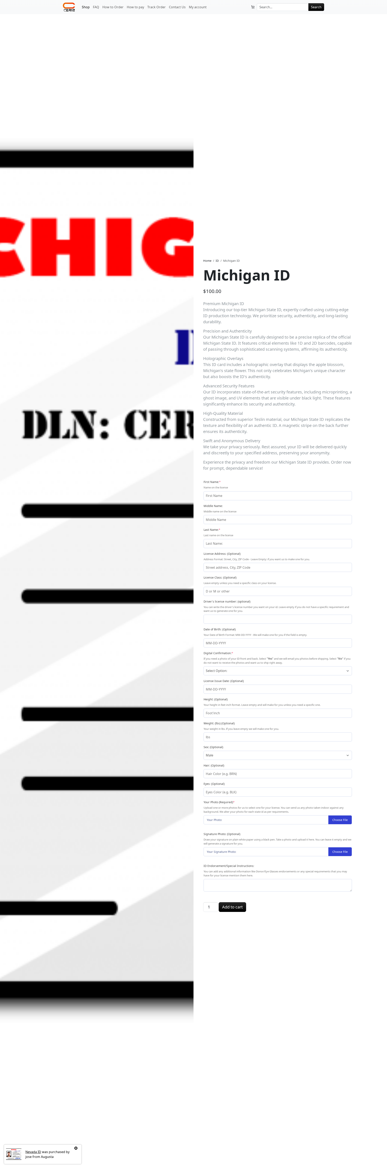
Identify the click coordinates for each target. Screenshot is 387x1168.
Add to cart (232, 907)
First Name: (219, 482)
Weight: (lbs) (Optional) (219, 723)
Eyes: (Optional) (214, 784)
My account (198, 7)
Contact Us (177, 7)
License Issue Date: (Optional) (224, 681)
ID (217, 261)
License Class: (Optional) (220, 577)
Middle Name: (213, 506)
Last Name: (219, 530)
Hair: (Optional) (214, 765)
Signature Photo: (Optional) (222, 834)
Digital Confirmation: (225, 653)
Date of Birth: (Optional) (220, 629)
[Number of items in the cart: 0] (253, 7)
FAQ (96, 7)
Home (207, 261)
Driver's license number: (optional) (227, 601)
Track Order (156, 7)
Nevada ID (33, 1152)
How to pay (135, 7)
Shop (86, 7)
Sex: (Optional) (213, 747)
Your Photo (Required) (226, 802)
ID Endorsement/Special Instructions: (229, 866)
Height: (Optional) (216, 699)
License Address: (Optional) (222, 554)
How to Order (113, 7)
